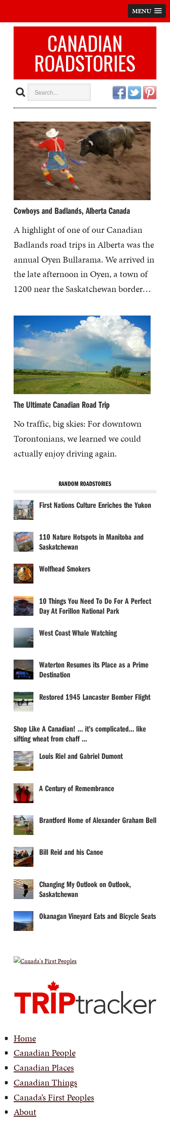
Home (25, 1038)
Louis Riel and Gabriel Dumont (81, 756)
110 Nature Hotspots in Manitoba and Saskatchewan (91, 541)
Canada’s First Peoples (54, 1097)
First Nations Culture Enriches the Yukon (95, 505)
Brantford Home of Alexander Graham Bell (97, 820)
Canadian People (45, 1052)
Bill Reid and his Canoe (71, 852)
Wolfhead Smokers (64, 568)
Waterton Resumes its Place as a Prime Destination (94, 669)
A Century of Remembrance (76, 788)
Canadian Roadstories (84, 52)
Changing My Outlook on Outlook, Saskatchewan (85, 889)
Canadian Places (44, 1067)
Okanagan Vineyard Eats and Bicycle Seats (97, 916)
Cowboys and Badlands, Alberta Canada (72, 210)
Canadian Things (45, 1082)
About (25, 1111)
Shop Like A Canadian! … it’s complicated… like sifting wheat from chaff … (80, 733)
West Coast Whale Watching (78, 632)
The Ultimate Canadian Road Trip (62, 404)
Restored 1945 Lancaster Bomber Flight (94, 696)
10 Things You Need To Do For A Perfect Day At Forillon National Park (95, 606)
